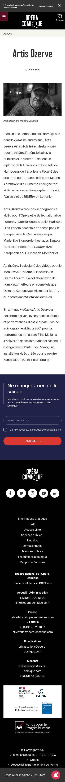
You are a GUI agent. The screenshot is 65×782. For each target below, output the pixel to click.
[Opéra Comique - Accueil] (32, 480)
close (59, 5)
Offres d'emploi (32, 546)
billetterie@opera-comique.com (32, 632)
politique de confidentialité (46, 429)
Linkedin (54, 493)
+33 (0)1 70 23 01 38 (32, 676)
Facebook (10, 493)
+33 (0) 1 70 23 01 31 (32, 627)
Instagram (32, 493)
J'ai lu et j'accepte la (35, 429)
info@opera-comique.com (32, 603)
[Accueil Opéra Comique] (32, 21)
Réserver (60, 20)
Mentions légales (23, 755)
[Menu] (4, 16)
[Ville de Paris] (41, 693)
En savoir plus (45, 6)
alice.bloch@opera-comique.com (32, 617)
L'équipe (32, 540)
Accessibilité (32, 530)
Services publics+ (32, 535)
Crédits (34, 760)
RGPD (42, 755)
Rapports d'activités (32, 562)
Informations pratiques (32, 519)
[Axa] (32, 727)
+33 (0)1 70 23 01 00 (33, 598)
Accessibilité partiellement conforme (34, 764)
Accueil (7, 33)
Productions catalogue (32, 557)
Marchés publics (32, 551)
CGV (53, 755)
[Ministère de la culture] (27, 693)
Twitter (21, 493)
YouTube (43, 493)
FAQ (32, 524)
